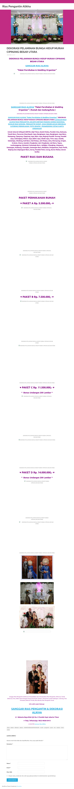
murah (41, 727)
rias (55, 727)
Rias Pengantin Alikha (16, 6)
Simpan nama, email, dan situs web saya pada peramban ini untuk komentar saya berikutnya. (32, 775)
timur (62, 727)
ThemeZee (19, 786)
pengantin (46, 727)
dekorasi (17, 727)
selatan (58, 727)
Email (9, 767)
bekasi (12, 727)
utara (8, 729)
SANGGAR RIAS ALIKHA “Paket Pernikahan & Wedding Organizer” (33, 117)
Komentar (10, 744)
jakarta (21, 727)
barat (8, 727)
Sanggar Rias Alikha (40, 724)
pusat (51, 727)
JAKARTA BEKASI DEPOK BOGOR (31, 727)
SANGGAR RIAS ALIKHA (37, 65)
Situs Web (9, 772)
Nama (9, 763)
